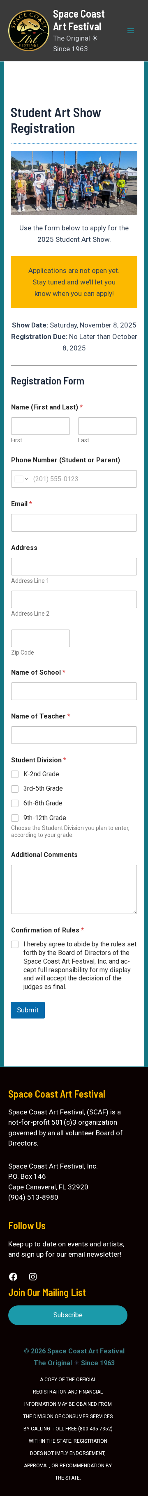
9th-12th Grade (44, 818)
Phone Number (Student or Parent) (65, 460)
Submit (28, 1010)
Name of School (38, 672)
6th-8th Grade (42, 803)
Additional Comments (44, 855)
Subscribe (68, 1315)
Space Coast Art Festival (79, 19)
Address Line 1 (30, 580)
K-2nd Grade (41, 774)
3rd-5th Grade (43, 788)
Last (83, 440)
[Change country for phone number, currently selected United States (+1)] (20, 479)
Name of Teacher (40, 716)
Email (21, 504)
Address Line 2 (30, 613)
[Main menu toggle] (131, 31)
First (16, 440)
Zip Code (22, 652)
